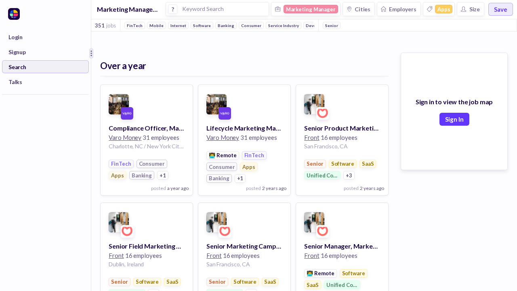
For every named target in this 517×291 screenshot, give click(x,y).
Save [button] (500, 9)
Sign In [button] (454, 119)
